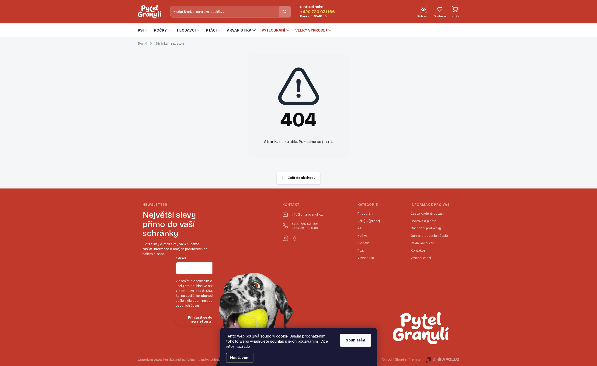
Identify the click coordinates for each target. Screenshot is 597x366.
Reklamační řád (422, 243)
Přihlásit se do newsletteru (200, 319)
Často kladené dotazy (427, 214)
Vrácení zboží (421, 258)
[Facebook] (294, 237)
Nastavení (239, 357)
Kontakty (418, 250)
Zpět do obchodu (302, 178)
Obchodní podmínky (426, 228)
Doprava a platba (424, 221)
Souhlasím (355, 340)
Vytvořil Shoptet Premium (402, 360)
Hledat (284, 12)
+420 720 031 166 (305, 226)
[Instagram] (285, 237)
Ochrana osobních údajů (429, 236)
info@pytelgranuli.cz (307, 215)
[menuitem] (143, 30)
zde (247, 346)
